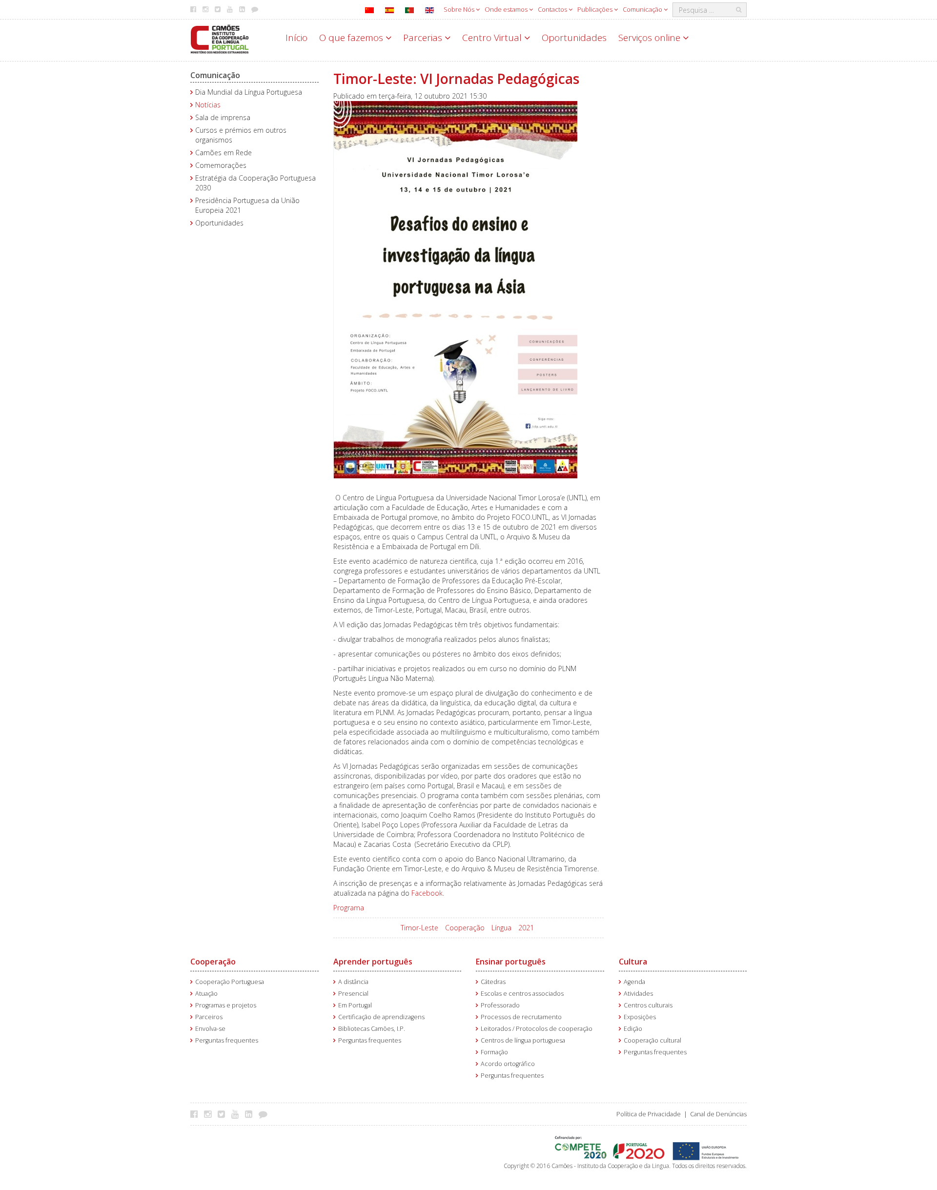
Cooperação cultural (652, 1040)
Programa (348, 907)
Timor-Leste (419, 927)
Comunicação (643, 9)
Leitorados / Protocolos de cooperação (536, 1029)
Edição (633, 1029)
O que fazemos (352, 37)
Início (296, 37)
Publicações (595, 9)
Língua (501, 927)
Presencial (353, 993)
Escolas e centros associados (522, 993)
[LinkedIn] (251, 1114)
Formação (494, 1052)
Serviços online (650, 37)
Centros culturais (648, 1005)
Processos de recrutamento (521, 1017)
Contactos (553, 9)
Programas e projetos (225, 1005)
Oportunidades (574, 37)
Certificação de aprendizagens (381, 1017)
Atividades (638, 993)
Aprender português (372, 961)
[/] (219, 38)
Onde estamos (507, 9)
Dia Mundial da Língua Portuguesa (248, 92)
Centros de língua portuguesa (523, 1040)
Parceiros (209, 1017)
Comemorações (220, 165)
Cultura (633, 961)
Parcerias (424, 37)
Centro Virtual (493, 37)
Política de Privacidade (648, 1114)
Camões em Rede (223, 152)
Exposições (640, 1017)
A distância (353, 982)
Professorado (500, 1005)
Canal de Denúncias (718, 1114)
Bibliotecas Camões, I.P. (371, 1029)
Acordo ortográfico (508, 1064)
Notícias (208, 104)
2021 (526, 927)
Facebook (427, 893)
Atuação (206, 993)
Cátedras (493, 982)
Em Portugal (355, 1005)
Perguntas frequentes (226, 1040)
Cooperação (465, 927)
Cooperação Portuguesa (229, 982)
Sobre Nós (460, 9)
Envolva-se (210, 1029)
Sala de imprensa (222, 117)
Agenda (634, 982)
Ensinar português (511, 961)
